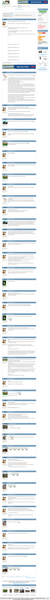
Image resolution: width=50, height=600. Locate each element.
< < (13, 62)
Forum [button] (19, 6)
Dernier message (41, 42)
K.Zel (4, 72)
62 (11, 576)
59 (15, 62)
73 (26, 576)
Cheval (4, 6)
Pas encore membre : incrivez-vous (41, 27)
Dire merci (4, 27)
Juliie (5, 141)
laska (31, 15)
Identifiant (40, 15)
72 (33, 62)
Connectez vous (22, 583)
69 (29, 62)
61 (18, 62)
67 (26, 62)
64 (22, 62)
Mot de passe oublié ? (42, 25)
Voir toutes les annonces (42, 69)
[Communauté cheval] (9, 2)
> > (19, 63)
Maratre (5, 482)
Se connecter (14, 6)
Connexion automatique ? (43, 22)
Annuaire (23, 6)
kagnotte (11, 15)
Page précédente (28, 577)
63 (21, 62)
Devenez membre (16, 583)
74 (18, 63)
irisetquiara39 (6, 423)
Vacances (28, 6)
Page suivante (34, 577)
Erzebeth (5, 119)
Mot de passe (40, 19)
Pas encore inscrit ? (43, 11)
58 (14, 62)
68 (28, 62)
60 (17, 62)
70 (22, 576)
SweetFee (5, 471)
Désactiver (44, 41)
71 (32, 62)
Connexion (40, 24)
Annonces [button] (8, 6)
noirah (5, 279)
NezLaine (5, 434)
